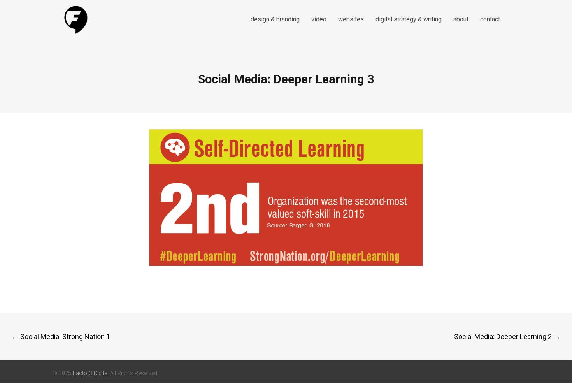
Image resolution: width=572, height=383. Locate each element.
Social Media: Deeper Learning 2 (507, 336)
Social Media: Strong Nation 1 (61, 336)
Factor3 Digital (91, 373)
